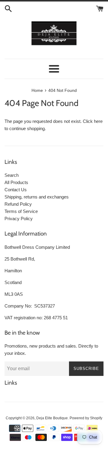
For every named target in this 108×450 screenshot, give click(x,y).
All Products (16, 182)
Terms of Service (21, 211)
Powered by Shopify (86, 418)
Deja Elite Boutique (52, 418)
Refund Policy (18, 204)
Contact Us (15, 189)
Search (11, 175)
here (98, 121)
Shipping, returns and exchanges (36, 196)
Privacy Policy (18, 218)
